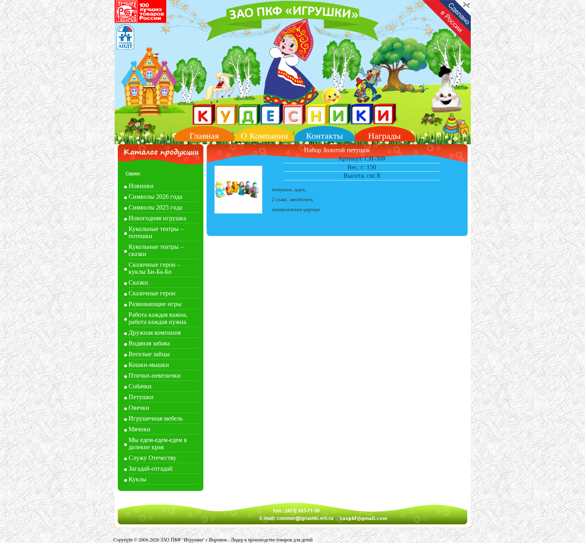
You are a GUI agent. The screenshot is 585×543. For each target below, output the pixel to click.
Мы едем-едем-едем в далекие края (158, 443)
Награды (384, 136)
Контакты (324, 136)
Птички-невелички (155, 375)
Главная (204, 136)
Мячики (139, 429)
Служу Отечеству (152, 457)
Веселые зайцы (149, 354)
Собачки (140, 386)
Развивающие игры (155, 304)
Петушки (141, 397)
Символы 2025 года (155, 207)
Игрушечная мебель (156, 418)
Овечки (139, 407)
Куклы (137, 479)
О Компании (264, 136)
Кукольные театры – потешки (156, 232)
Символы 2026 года (155, 196)
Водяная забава (149, 343)
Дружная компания (155, 332)
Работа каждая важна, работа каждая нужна (158, 318)
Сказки (138, 282)
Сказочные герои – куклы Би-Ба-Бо (154, 268)
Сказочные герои (152, 293)
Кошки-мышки (149, 364)
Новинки (141, 185)
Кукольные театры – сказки (156, 250)
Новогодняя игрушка (157, 218)
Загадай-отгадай (151, 468)
